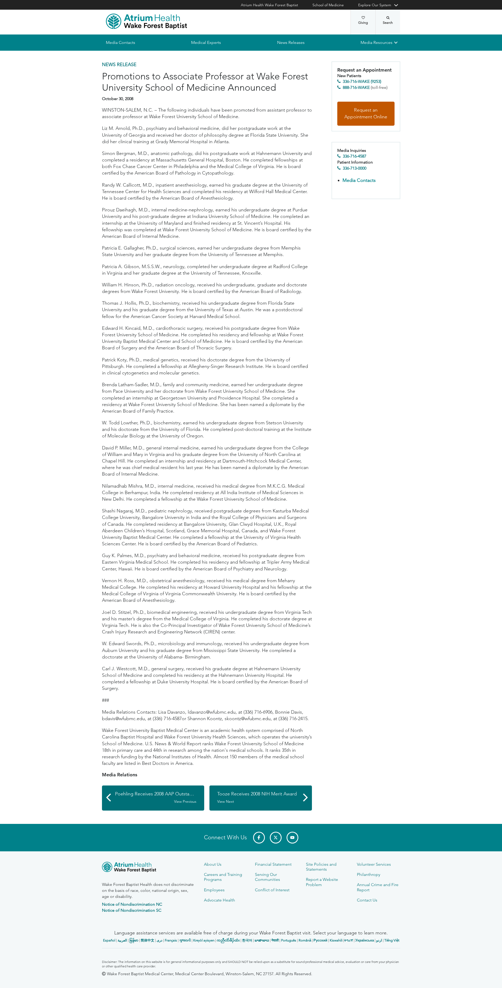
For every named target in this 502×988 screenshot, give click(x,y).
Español (109, 940)
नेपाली (275, 940)
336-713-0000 (354, 168)
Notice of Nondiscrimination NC (132, 904)
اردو (379, 940)
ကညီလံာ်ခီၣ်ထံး (228, 940)
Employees (214, 889)
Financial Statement (273, 864)
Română (305, 940)
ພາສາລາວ (262, 940)
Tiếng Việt (391, 940)
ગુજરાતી (185, 940)
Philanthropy (368, 874)
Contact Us (367, 900)
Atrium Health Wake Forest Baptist (269, 5)
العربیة (122, 940)
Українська (364, 940)
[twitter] (276, 837)
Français (171, 940)
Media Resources (376, 42)
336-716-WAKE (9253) (362, 81)
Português (288, 940)
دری (159, 940)
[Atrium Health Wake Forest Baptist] (146, 21)
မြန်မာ (133, 940)
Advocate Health (219, 900)
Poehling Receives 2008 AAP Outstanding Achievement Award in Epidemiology (159, 797)
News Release (119, 64)
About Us (212, 864)
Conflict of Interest (272, 889)
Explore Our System (374, 5)
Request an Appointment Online (365, 113)
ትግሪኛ (348, 940)
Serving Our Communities (267, 877)
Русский (320, 940)
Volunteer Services (374, 864)
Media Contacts (120, 42)
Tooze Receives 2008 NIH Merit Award (257, 797)
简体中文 (147, 940)
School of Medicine (328, 5)
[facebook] (259, 837)
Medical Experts (206, 42)
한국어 (247, 940)
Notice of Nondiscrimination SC (131, 910)
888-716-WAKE (356, 87)
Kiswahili (336, 940)
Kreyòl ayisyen (203, 940)
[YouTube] (292, 837)
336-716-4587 (354, 156)
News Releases (290, 42)
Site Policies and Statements (321, 867)
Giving (363, 23)
